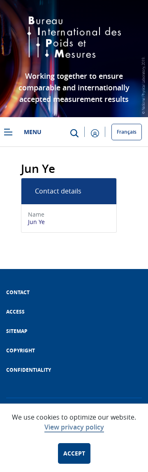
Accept (74, 453)
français (126, 131)
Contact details (58, 191)
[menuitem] (18, 292)
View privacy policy (74, 427)
